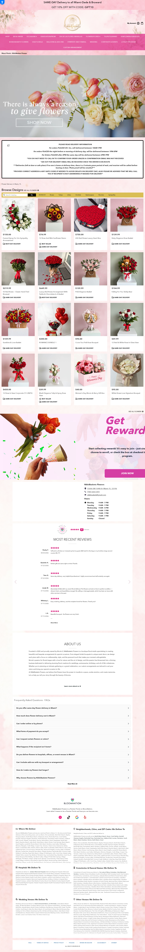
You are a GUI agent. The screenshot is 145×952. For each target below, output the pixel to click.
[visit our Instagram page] (60, 817)
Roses (52, 195)
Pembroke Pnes (98, 838)
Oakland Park (108, 838)
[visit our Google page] (77, 817)
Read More (72, 784)
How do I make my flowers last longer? (32, 770)
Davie (108, 836)
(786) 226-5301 (93, 492)
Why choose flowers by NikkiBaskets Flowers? (35, 778)
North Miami (96, 840)
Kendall (121, 836)
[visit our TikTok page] (68, 817)
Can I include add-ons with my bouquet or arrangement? (39, 762)
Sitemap (114, 943)
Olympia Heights (79, 838)
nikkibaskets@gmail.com (96, 495)
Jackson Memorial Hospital (38, 872)
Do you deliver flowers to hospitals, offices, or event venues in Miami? (45, 754)
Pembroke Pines (89, 838)
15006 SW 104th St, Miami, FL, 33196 (102, 488)
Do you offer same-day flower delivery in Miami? (36, 708)
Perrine (90, 840)
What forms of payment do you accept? (32, 731)
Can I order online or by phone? (29, 723)
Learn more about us (72, 686)
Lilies (69, 195)
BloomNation (87, 809)
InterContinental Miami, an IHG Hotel (45, 904)
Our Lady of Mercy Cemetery (107, 872)
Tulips (61, 195)
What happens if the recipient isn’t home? (33, 747)
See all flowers (30, 190)
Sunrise (114, 838)
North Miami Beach (100, 836)
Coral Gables (114, 836)
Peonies (101, 195)
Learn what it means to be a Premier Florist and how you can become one (72, 811)
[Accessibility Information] (2, 2)
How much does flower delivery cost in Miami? (35, 716)
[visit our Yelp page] (85, 817)
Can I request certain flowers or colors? (32, 739)
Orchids (78, 195)
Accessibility (101, 943)
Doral (101, 840)
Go (32, 195)
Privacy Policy (59, 943)
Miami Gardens (82, 840)
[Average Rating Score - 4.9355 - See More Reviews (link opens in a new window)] (74, 529)
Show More (54, 623)
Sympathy (111, 195)
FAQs (29, 943)
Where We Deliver (27, 829)
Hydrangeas (90, 195)
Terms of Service (43, 943)
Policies (71, 943)
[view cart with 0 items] (142, 23)
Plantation (120, 838)
